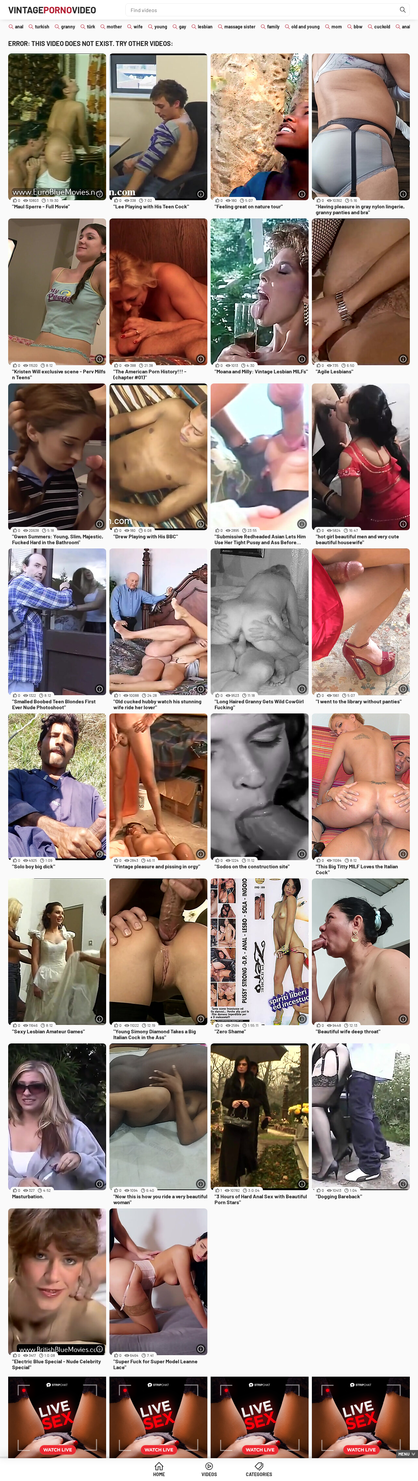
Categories (259, 1474)
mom (336, 26)
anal (19, 26)
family (273, 26)
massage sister (239, 26)
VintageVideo (52, 9)
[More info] (99, 194)
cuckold (382, 26)
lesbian (205, 26)
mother (114, 26)
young (160, 26)
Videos (209, 1474)
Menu (404, 1454)
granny (68, 26)
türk (91, 26)
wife (138, 26)
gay (182, 26)
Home (159, 1474)
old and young (305, 26)
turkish (42, 26)
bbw (358, 26)
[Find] (403, 10)
